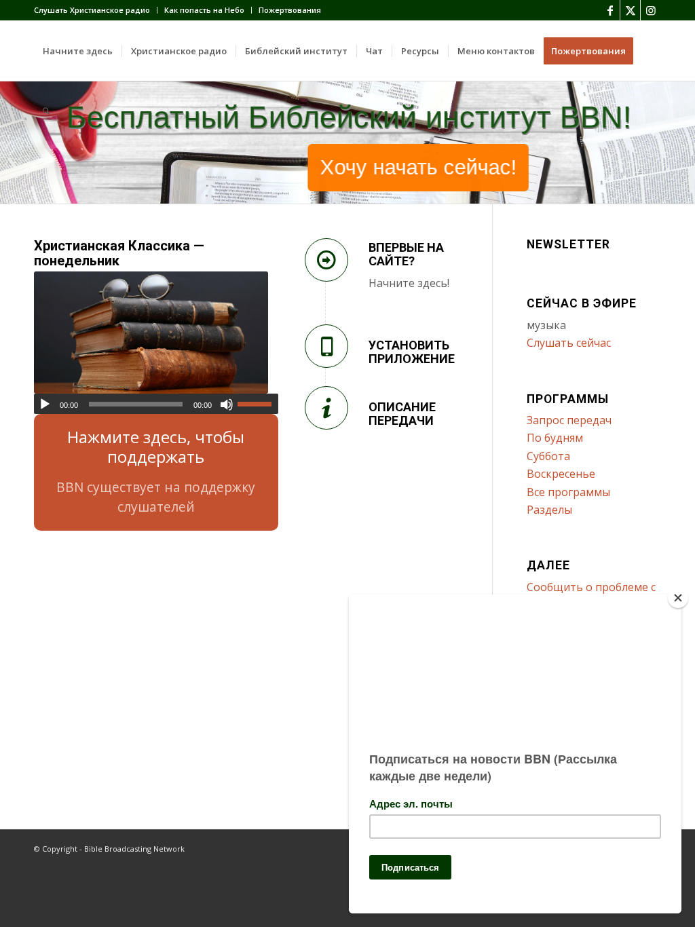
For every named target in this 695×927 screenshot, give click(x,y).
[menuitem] (95, 10)
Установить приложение (412, 352)
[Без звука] (226, 404)
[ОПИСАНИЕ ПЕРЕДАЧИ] (326, 408)
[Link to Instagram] (651, 10)
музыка (546, 325)
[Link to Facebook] (610, 10)
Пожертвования (290, 10)
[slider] (258, 404)
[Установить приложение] (326, 346)
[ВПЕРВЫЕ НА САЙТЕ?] (326, 260)
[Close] (678, 598)
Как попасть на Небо (204, 10)
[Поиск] (46, 110)
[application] (156, 404)
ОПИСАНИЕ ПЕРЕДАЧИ (402, 414)
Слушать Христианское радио (92, 10)
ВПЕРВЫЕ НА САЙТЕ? (406, 254)
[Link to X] (630, 10)
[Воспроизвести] (45, 404)
